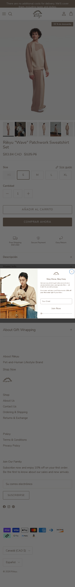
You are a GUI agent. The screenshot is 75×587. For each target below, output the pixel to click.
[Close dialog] (71, 271)
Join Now (56, 308)
